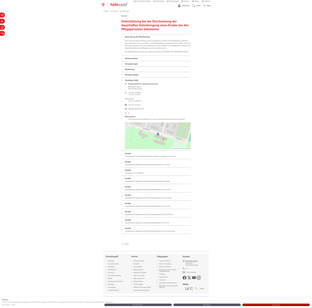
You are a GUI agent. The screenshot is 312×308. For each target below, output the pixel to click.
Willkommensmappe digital (142, 287)
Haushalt (136, 264)
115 (187, 268)
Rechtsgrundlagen (132, 75)
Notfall (110, 278)
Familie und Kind (164, 261)
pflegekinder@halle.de (136, 109)
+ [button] (127, 125)
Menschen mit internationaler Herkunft (168, 286)
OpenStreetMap (182, 148)
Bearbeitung (129, 69)
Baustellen (111, 266)
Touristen (162, 274)
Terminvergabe (138, 284)
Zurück (126, 244)
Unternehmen (163, 277)
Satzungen (111, 284)
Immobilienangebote (114, 275)
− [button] (127, 127)
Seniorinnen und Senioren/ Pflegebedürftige (167, 270)
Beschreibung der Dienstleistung (137, 37)
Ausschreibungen (113, 264)
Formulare (111, 272)
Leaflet (172, 148)
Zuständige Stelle (131, 80)
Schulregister (112, 287)
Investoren (162, 280)
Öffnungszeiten (138, 269)
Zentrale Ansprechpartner (141, 290)
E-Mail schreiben (191, 272)
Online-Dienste (138, 281)
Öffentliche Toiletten (139, 272)
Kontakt (150, 154)
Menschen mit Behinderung (168, 283)
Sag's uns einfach (138, 275)
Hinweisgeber (137, 266)
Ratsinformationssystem (115, 281)
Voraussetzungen (131, 64)
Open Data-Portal (138, 278)
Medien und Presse (165, 266)
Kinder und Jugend (165, 264)
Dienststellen (112, 269)
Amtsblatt (111, 261)
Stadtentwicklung (113, 290)
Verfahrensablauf (131, 58)
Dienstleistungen (138, 261)
